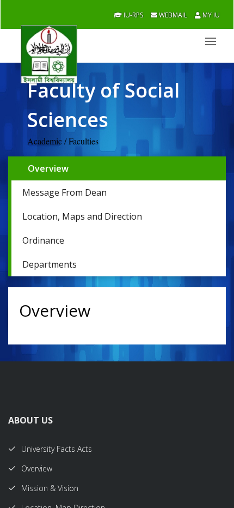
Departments (49, 264)
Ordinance (43, 240)
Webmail (172, 15)
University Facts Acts (56, 449)
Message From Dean (64, 192)
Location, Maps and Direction (82, 216)
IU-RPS (132, 15)
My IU (210, 15)
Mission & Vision (49, 488)
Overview (48, 168)
